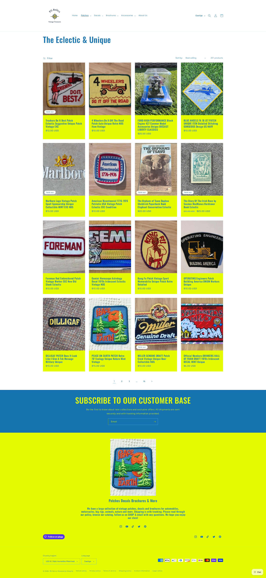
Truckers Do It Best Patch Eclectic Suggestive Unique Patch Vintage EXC (64, 123)
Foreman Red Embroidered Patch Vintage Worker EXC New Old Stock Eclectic (63, 281)
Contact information (142, 571)
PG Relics (53, 571)
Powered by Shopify (65, 571)
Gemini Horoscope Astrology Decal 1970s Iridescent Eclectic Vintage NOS (109, 281)
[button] (85, 15)
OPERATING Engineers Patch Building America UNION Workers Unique (201, 281)
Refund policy (81, 571)
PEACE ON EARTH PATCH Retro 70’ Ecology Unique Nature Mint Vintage (109, 358)
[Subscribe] (155, 421)
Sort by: (179, 58)
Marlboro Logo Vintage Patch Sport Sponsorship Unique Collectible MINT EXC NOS (61, 203)
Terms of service (109, 571)
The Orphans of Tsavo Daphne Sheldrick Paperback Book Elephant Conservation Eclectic (154, 203)
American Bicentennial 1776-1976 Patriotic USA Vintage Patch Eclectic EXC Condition (110, 203)
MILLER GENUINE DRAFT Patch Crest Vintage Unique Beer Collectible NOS (154, 358)
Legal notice (157, 571)
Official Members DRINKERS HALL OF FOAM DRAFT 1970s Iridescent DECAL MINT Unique (202, 358)
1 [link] (114, 381)
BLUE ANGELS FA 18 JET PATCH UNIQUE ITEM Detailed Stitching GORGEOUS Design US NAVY (201, 123)
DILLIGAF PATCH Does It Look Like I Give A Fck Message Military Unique (61, 358)
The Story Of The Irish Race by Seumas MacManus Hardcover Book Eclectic (200, 203)
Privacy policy (95, 571)
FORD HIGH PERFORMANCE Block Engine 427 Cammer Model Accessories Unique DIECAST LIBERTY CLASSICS (155, 125)
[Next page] (152, 381)
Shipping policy (125, 571)
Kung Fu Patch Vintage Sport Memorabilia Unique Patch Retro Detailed (155, 281)
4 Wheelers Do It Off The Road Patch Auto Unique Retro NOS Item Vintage (108, 123)
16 (144, 381)
